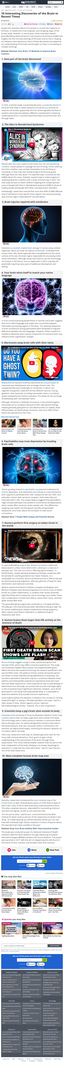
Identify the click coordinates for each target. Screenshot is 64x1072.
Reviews (40, 1061)
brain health (17, 950)
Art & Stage (52, 1001)
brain (11, 950)
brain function (25, 950)
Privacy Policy (41, 869)
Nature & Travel (52, 972)
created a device (9, 718)
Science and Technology (25, 10)
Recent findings (8, 662)
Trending (32, 1061)
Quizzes (8, 919)
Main (2, 10)
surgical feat (24, 565)
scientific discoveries (56, 950)
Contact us (5, 1059)
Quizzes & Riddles (32, 972)
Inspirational (32, 1029)
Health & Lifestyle (11, 972)
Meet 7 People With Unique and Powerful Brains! (32, 516)
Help (13, 1059)
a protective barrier (50, 105)
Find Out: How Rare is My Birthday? (11, 1037)
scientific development (43, 950)
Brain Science (5, 951)
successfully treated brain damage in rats (28, 248)
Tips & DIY (11, 1001)
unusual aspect (49, 382)
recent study (8, 320)
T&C (35, 869)
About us (21, 1059)
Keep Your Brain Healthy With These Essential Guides (34, 828)
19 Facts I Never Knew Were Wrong (10, 1003)
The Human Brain (14, 951)
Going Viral (11, 1029)
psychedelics (30, 489)
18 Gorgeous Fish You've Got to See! (52, 980)
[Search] (61, 2)
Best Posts (57, 1059)
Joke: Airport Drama (27, 1018)
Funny (32, 1001)
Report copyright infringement (54, 873)
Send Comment (54, 945)
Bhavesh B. (6, 20)
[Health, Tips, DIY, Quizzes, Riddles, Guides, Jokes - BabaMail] (29, 2)
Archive (23, 1061)
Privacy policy (38, 1059)
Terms (29, 1059)
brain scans (33, 950)
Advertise (48, 1059)
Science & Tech (11, 10)
